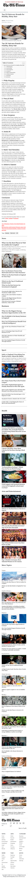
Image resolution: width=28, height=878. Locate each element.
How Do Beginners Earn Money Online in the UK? (13, 707)
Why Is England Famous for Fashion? (11, 771)
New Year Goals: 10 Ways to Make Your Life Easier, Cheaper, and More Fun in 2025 (13, 791)
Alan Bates (13, 866)
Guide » (4, 775)
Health (4, 411)
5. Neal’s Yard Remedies (10, 72)
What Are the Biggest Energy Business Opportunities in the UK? (11, 298)
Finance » (4, 613)
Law (3, 847)
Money (20, 848)
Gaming (3, 839)
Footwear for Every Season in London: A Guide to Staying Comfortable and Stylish (14, 649)
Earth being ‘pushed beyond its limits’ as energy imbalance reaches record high (12, 731)
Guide (3, 855)
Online (11, 836)
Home (20, 855)
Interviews (21, 858)
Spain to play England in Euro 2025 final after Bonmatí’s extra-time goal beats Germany (13, 390)
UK (17, 233)
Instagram (16, 218)
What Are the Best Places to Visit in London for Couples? (14, 244)
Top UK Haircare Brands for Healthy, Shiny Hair (14, 65)
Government (5, 862)
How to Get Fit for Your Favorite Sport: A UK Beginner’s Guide (13, 395)
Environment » (6, 715)
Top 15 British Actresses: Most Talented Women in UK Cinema (12, 561)
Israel (3, 845)
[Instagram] (17, 823)
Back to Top (22, 828)
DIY (2, 860)
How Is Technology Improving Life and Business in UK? (12, 331)
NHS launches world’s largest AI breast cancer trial (14, 227)
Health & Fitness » (6, 591)
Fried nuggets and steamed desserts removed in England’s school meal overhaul (13, 486)
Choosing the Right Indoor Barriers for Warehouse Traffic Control (12, 292)
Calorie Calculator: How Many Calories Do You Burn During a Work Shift (13, 450)
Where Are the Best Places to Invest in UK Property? (12, 710)
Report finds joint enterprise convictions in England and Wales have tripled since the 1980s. (13, 808)
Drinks (3, 838)
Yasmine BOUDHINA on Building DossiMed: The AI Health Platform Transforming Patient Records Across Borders (14, 430)
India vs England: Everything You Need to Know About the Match (13, 355)
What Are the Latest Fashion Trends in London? (12, 295)
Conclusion (8, 76)
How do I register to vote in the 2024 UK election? (12, 686)
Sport (4, 350)
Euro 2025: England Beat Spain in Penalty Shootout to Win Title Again (13, 385)
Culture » (4, 633)
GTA (11, 858)
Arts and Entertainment (11, 491)
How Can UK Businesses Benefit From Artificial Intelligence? (14, 322)
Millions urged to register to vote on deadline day (13, 690)
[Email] (23, 823)
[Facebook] (10, 823)
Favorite (12, 838)
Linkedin (10, 218)
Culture (21, 839)
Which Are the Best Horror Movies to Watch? (13, 509)
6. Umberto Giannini (9, 74)
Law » (3, 795)
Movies (3, 848)
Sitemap (21, 860)
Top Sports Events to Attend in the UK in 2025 (13, 398)
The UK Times (13, 875)
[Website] (10, 826)
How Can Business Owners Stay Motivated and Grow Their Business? (13, 272)
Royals (12, 839)
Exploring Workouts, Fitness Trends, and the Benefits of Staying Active (13, 645)
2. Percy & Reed (9, 68)
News (4, 238)
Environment (5, 841)
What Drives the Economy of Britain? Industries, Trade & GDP (11, 302)
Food (3, 836)
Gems (11, 845)
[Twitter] (14, 823)
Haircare (12, 233)
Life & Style (21, 846)
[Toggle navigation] (5, 10)
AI (2, 864)
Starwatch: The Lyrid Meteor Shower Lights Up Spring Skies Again (14, 727)
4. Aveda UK (8, 71)
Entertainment (22, 838)
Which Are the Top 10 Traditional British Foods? (12, 282)
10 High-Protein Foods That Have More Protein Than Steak (14, 669)
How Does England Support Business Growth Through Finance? (13, 340)
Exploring (12, 855)
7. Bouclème (8, 75)
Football (12, 857)
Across (12, 864)
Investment (4, 843)
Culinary (12, 862)
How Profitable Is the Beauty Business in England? (14, 317)
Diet (3, 869)
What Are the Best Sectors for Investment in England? (11, 286)
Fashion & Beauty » (7, 756)
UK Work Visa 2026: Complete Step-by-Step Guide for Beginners (13, 787)
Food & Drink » (6, 654)
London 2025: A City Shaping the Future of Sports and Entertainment (13, 402)
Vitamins (12, 868)
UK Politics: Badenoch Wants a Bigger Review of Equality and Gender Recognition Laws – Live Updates (13, 814)
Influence (12, 848)
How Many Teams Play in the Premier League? (14, 381)
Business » (4, 735)
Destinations (13, 841)
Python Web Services (20, 876)
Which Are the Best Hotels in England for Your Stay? (14, 276)
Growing (12, 847)
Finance (3, 857)
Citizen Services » (6, 674)
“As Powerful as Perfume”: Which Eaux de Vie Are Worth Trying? (12, 468)
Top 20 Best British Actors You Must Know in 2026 (13, 543)
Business (5, 306)
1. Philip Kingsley (9, 66)
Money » (4, 694)
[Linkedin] (20, 823)
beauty (7, 233)
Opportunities (13, 860)
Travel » (4, 570)
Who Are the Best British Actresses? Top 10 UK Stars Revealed (13, 526)
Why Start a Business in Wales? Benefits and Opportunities (13, 336)
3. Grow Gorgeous (9, 69)
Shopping (12, 843)
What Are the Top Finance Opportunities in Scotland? (13, 625)
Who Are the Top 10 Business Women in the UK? (13, 327)
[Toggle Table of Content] (22, 63)
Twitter (6, 218)
